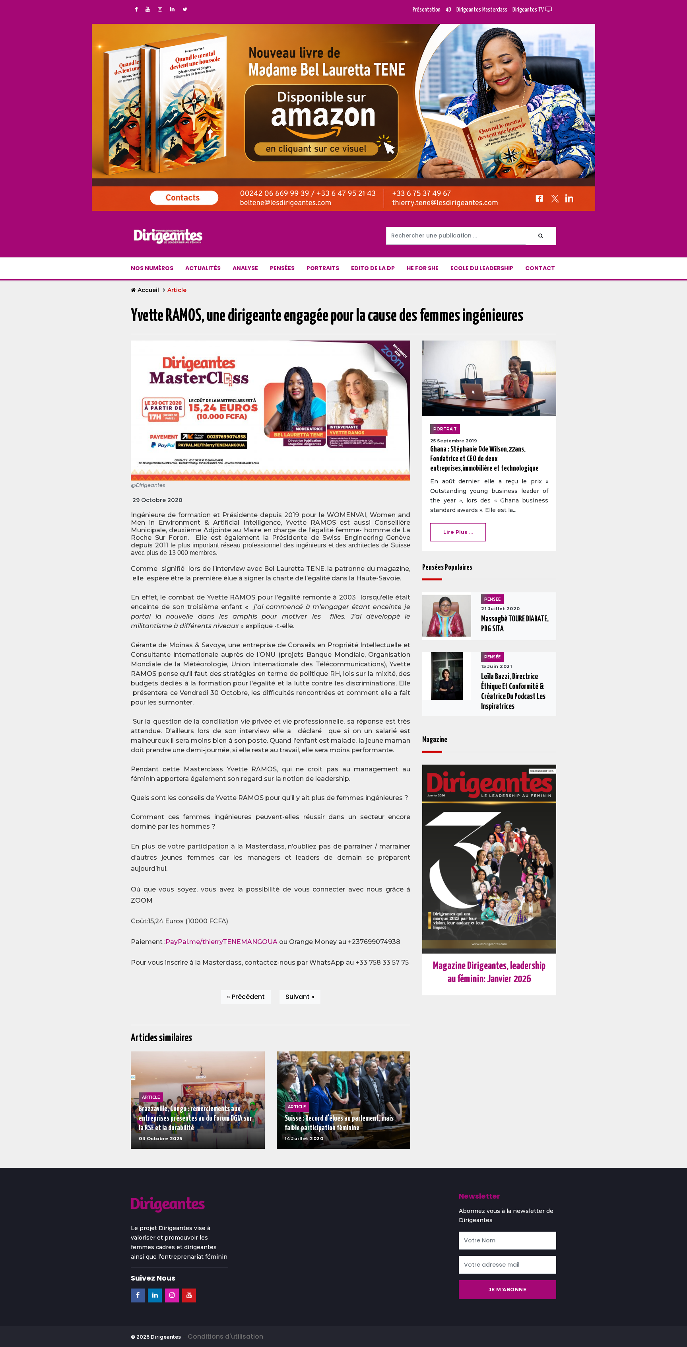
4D (448, 10)
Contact (540, 268)
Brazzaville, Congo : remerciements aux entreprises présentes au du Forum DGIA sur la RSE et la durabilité (195, 1118)
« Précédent (246, 996)
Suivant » (299, 996)
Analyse (245, 268)
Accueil (148, 290)
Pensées (282, 268)
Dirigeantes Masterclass (481, 10)
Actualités (203, 268)
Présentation (427, 10)
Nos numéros (152, 268)
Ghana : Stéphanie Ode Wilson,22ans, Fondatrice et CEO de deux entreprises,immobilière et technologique (484, 459)
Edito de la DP (373, 268)
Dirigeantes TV (528, 10)
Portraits (323, 268)
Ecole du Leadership (481, 268)
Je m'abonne (508, 1289)
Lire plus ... (458, 532)
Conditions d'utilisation (225, 1336)
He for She (423, 268)
